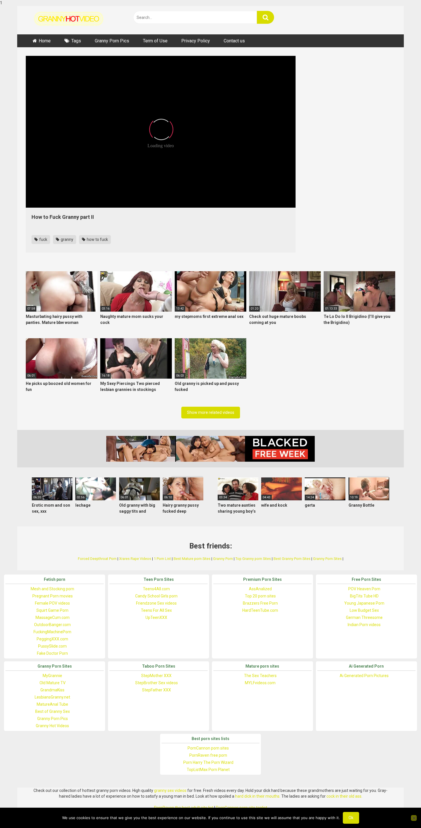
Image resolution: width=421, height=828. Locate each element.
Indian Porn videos (364, 624)
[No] (414, 818)
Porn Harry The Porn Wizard (208, 762)
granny (66, 239)
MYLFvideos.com (260, 683)
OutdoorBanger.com (52, 624)
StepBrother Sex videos (156, 683)
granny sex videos (170, 790)
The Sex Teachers (260, 675)
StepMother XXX (156, 675)
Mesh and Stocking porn (52, 589)
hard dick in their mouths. (257, 796)
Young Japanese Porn (364, 603)
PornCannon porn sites (208, 748)
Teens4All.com (156, 589)
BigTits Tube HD (364, 596)
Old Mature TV (53, 683)
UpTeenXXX (156, 617)
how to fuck (97, 239)
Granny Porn (223, 558)
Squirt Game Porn (52, 610)
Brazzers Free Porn (260, 603)
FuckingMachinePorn (52, 632)
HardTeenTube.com (260, 610)
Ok (351, 817)
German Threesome (364, 617)
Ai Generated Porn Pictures (364, 675)
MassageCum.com (53, 617)
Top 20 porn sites (260, 596)
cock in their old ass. (344, 796)
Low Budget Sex (364, 610)
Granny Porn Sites (327, 558)
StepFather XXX (156, 690)
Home (45, 41)
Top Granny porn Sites (253, 558)
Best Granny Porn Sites (292, 558)
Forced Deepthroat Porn (97, 558)
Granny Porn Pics (112, 41)
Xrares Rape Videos (135, 558)
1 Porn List (162, 558)
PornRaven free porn (208, 755)
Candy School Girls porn (156, 596)
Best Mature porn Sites (192, 558)
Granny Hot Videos (52, 725)
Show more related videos (210, 412)
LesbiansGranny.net (52, 697)
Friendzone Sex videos (156, 603)
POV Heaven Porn (364, 589)
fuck (42, 239)
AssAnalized (260, 589)
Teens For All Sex (156, 610)
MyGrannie (52, 675)
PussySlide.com (52, 646)
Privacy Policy (195, 41)
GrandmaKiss (52, 690)
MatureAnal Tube (52, 704)
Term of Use (155, 41)
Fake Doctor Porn (52, 653)
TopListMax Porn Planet (208, 769)
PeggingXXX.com (52, 639)
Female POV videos (52, 603)
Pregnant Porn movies (52, 596)
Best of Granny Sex (52, 711)
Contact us (234, 41)
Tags (76, 41)
